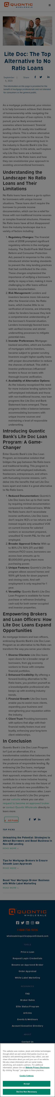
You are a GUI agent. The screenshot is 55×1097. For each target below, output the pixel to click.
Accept (27, 1084)
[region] (27, 1070)
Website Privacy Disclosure (37, 1067)
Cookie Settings (27, 1076)
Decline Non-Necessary (26, 1092)
